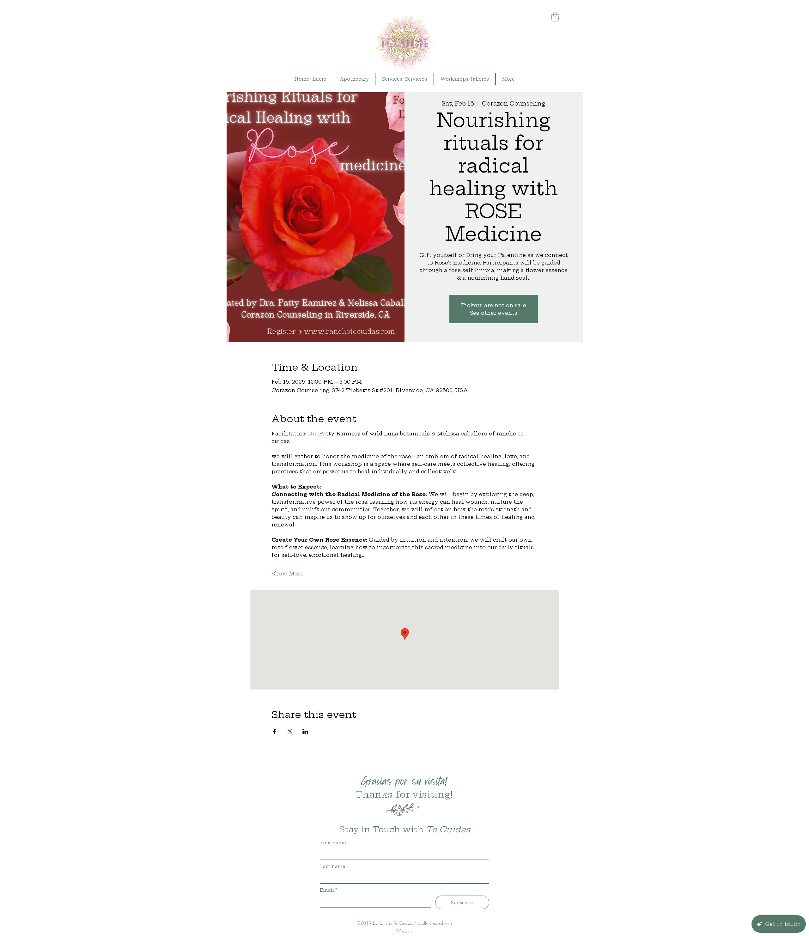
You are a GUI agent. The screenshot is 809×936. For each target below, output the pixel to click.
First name (333, 843)
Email (328, 890)
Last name (332, 866)
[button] (555, 16)
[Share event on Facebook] (274, 731)
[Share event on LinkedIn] (305, 731)
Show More (287, 573)
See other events (493, 313)
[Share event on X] (290, 731)
